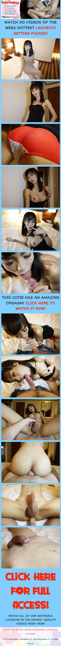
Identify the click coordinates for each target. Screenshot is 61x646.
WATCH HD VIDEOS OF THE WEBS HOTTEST (30, 28)
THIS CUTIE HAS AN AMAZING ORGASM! (30, 303)
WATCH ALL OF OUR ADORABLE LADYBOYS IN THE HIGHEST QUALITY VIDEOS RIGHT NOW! (30, 620)
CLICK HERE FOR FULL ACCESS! (30, 591)
